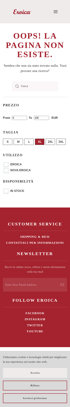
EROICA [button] (16, 164)
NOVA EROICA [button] (20, 170)
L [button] (29, 141)
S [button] (8, 141)
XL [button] (40, 141)
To (31, 117)
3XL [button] (61, 141)
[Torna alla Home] (22, 11)
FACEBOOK (35, 313)
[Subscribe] (62, 285)
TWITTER (35, 325)
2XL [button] (50, 141)
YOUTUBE (35, 331)
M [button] (18, 141)
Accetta (35, 373)
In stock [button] (17, 190)
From (7, 117)
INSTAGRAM (35, 319)
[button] (55, 11)
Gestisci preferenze (35, 398)
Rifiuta (35, 385)
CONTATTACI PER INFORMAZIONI (35, 242)
